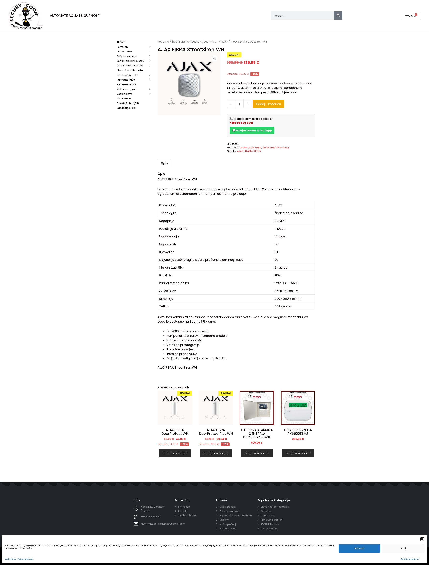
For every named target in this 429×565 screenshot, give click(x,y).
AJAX (240, 151)
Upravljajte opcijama (410, 559)
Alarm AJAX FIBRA (216, 42)
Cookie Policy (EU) (128, 103)
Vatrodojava (124, 94)
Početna (163, 42)
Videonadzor (125, 51)
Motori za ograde (127, 89)
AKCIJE (121, 42)
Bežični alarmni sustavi (130, 61)
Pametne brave (126, 84)
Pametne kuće (126, 79)
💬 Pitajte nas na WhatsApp (252, 130)
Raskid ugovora (126, 108)
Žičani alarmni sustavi (187, 42)
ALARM (248, 151)
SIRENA (257, 151)
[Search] (338, 15)
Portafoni (122, 47)
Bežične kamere (126, 56)
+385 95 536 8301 (241, 123)
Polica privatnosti (25, 559)
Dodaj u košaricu (268, 104)
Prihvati (359, 548)
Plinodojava (124, 98)
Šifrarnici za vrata (127, 75)
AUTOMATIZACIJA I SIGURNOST (75, 15)
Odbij (403, 548)
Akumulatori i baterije (130, 70)
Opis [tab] (164, 163)
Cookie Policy (10, 559)
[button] (422, 539)
